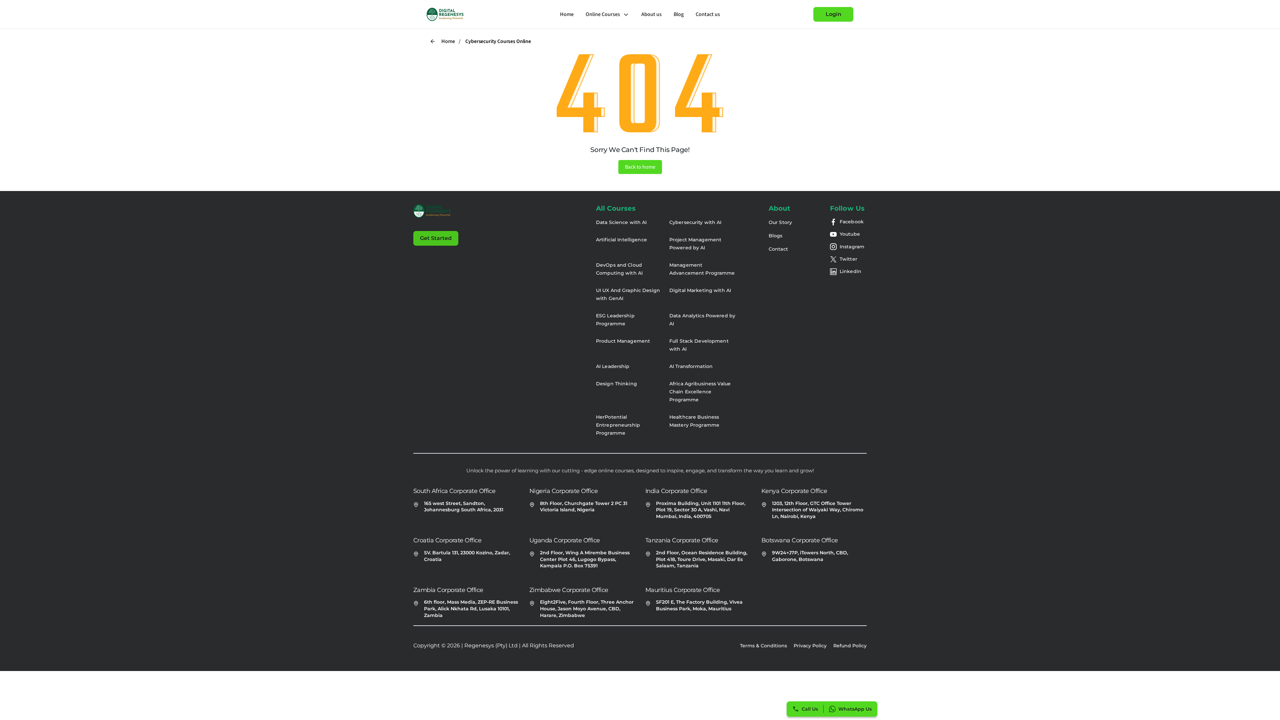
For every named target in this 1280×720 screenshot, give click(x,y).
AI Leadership (613, 366)
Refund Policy (850, 646)
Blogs (776, 236)
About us (651, 14)
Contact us (708, 14)
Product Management (623, 341)
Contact (778, 249)
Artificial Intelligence (621, 240)
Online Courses (603, 14)
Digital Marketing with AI (700, 290)
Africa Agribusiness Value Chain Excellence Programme (700, 392)
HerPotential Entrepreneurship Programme (618, 425)
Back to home (640, 167)
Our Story (780, 222)
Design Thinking (616, 384)
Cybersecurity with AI (695, 222)
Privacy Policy (810, 646)
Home (567, 14)
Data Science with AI (621, 222)
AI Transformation (691, 366)
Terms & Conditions (763, 646)
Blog (679, 14)
